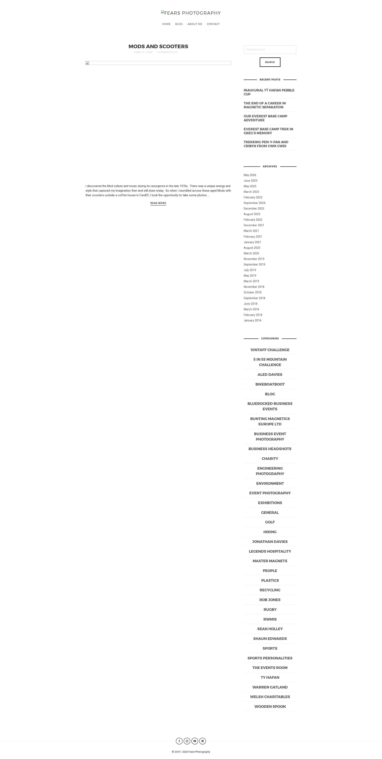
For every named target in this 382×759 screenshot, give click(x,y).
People (270, 570)
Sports (270, 648)
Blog (179, 24)
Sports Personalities (270, 658)
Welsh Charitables (270, 696)
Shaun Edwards (270, 638)
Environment (270, 483)
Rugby (270, 609)
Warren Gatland (270, 687)
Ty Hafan (270, 677)
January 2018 (252, 320)
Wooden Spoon (270, 706)
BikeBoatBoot (270, 384)
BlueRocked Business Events (270, 406)
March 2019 (251, 281)
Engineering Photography (270, 471)
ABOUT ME (195, 24)
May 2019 (250, 275)
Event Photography (270, 493)
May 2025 (250, 186)
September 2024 (254, 203)
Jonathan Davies (270, 541)
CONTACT (213, 24)
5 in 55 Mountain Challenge (270, 362)
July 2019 (250, 270)
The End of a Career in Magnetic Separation (265, 105)
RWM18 (270, 619)
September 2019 (254, 264)
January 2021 (252, 242)
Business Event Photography (270, 436)
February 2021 (253, 236)
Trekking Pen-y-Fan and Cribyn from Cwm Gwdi (266, 144)
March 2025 (251, 192)
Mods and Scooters (158, 46)
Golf (270, 522)
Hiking (270, 532)
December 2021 (254, 225)
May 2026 (250, 175)
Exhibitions (270, 502)
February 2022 (253, 219)
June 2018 (250, 304)
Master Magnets (270, 561)
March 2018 (251, 309)
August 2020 (252, 248)
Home (166, 24)
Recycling (270, 590)
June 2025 (250, 180)
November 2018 (254, 287)
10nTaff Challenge (270, 350)
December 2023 (254, 208)
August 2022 (252, 214)
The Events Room (269, 667)
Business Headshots (269, 449)
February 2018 (253, 315)
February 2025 (253, 197)
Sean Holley (270, 629)
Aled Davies (270, 374)
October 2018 (252, 292)
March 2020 (251, 253)
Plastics (270, 580)
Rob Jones (270, 599)
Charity (270, 458)
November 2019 (254, 259)
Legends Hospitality (270, 551)
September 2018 (254, 298)
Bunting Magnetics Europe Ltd (270, 421)
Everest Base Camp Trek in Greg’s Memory (268, 131)
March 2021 (251, 231)
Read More (158, 203)
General (270, 512)
